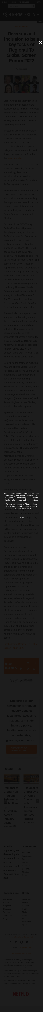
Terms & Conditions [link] (16, 937)
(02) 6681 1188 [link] (25, 948)
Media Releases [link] (21, 26)
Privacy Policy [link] (29, 937)
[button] (5, 801)
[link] (8, 2)
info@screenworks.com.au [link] (21, 954)
